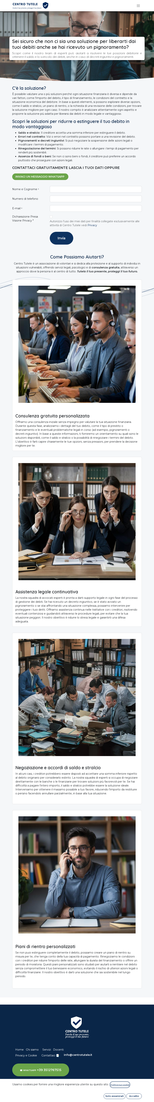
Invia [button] (61, 238)
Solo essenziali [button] (114, 1096)
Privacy (93, 225)
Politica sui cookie (119, 1084)
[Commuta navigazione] (138, 5)
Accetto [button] (134, 1096)
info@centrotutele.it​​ (78, 1055)
